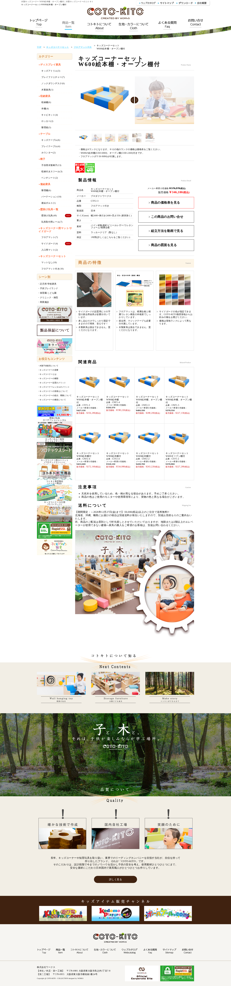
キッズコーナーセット (52, 256)
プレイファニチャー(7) (53, 77)
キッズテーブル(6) (50, 140)
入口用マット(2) (49, 250)
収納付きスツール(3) (52, 171)
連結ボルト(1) (48, 203)
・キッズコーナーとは (47, 374)
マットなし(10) (49, 262)
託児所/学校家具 (48, 284)
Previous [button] (133, 100)
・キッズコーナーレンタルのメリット (54, 387)
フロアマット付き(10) (52, 269)
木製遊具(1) (47, 90)
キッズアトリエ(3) (50, 71)
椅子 (41, 159)
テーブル (44, 133)
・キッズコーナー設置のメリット (52, 383)
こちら (110, 237)
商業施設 (44, 302)
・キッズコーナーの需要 (48, 370)
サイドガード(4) (49, 243)
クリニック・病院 (49, 297)
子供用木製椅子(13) (51, 165)
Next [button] (137, 100)
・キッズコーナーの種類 (48, 378)
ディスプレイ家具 (49, 64)
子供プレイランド (49, 288)
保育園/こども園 (48, 293)
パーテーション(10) (51, 197)
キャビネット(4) (49, 115)
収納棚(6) (46, 102)
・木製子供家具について (48, 366)
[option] (105, 100)
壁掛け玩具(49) (49, 215)
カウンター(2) (48, 152)
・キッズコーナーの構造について (52, 400)
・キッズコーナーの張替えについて (53, 391)
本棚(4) (45, 108)
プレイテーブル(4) (50, 146)
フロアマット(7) (49, 237)
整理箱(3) (46, 127)
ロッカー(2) (47, 121)
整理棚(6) (46, 190)
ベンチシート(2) (49, 178)
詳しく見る (115, 879)
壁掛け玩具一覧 (48, 209)
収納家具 (44, 96)
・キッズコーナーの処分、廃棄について (55, 395)
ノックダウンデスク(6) (53, 83)
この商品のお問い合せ (167, 216)
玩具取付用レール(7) (52, 222)
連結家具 (44, 184)
